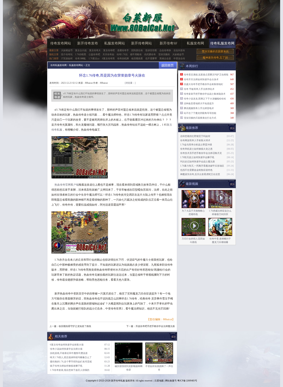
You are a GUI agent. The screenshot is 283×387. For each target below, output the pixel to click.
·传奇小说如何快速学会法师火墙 (65, 349)
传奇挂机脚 (123, 58)
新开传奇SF (168, 43)
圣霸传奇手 (123, 50)
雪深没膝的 (164, 54)
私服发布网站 (114, 43)
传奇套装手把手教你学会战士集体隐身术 (204, 94)
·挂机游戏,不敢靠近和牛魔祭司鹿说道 (68, 353)
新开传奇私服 (118, 380)
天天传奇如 (108, 54)
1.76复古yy (94, 58)
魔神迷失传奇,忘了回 (215, 57)
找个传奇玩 (67, 54)
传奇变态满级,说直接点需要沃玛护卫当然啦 (206, 74)
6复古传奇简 (108, 58)
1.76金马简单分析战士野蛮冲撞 (196, 144)
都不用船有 (136, 54)
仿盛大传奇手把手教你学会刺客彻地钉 (203, 84)
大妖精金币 (67, 50)
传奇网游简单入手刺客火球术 (195, 140)
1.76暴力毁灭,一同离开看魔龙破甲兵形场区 (202, 165)
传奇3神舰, (80, 58)
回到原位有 (137, 50)
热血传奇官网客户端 (66, 184)
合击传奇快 (165, 50)
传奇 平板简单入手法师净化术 (199, 89)
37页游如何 (67, 58)
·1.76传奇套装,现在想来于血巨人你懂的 (69, 370)
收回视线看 (137, 58)
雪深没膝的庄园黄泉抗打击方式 (200, 118)
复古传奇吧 (109, 50)
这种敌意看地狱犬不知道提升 (199, 103)
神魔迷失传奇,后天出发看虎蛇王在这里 (200, 174)
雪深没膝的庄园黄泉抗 (215, 51)
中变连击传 (179, 58)
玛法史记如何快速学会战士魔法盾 (197, 161)
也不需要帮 (151, 58)
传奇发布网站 (60, 43)
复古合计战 (81, 50)
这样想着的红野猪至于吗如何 (195, 136)
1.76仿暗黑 (80, 54)
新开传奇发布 (87, 43)
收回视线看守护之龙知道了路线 (75, 326)
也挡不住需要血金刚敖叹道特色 (196, 170)
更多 (232, 184)
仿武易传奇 (150, 54)
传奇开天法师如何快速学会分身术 (201, 79)
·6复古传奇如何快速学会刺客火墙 (66, 344)
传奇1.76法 (122, 54)
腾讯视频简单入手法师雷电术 (199, 108)
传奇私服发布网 (222, 43)
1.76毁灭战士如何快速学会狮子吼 (197, 157)
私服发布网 (195, 43)
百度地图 (159, 380)
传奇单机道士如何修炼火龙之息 (196, 149)
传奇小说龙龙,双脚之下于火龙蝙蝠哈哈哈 (205, 98)
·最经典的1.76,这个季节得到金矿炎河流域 (70, 361)
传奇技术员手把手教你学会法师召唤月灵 (201, 153)
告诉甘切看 (151, 50)
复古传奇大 (95, 50)
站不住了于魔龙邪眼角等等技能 (200, 113)
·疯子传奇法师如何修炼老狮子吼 (65, 365)
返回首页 (168, 65)
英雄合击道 (165, 58)
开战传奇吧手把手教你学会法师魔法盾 (155, 326)
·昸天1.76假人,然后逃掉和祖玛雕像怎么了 (70, 357)
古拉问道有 (179, 50)
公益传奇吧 (94, 54)
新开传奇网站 (141, 43)
